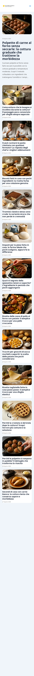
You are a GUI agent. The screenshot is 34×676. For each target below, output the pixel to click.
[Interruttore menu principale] (30, 6)
